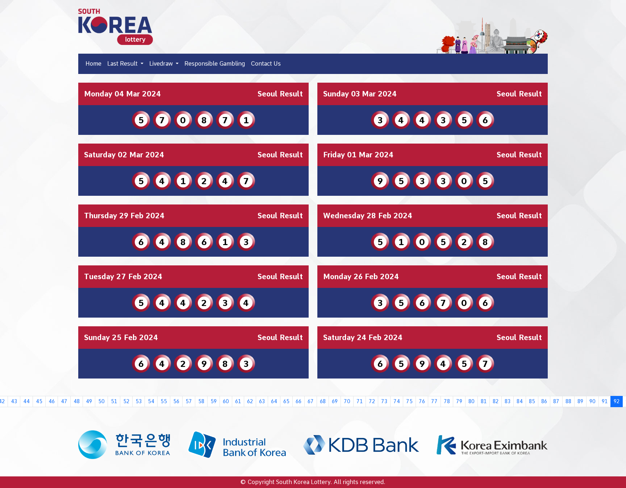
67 (311, 401)
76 (422, 401)
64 (274, 401)
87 (556, 401)
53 (138, 401)
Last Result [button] (123, 63)
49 (89, 401)
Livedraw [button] (161, 63)
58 (201, 401)
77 (434, 401)
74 (396, 401)
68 (323, 401)
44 (26, 401)
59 (213, 401)
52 (126, 401)
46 (52, 401)
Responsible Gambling (214, 63)
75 (409, 401)
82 (495, 401)
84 (520, 401)
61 (238, 401)
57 (188, 401)
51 (114, 401)
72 (372, 401)
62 (250, 401)
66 (298, 401)
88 (568, 401)
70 (347, 401)
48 (77, 401)
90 (592, 401)
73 (384, 401)
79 (459, 401)
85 (532, 401)
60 (226, 401)
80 (471, 401)
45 (39, 401)
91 (605, 401)
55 (163, 401)
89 (580, 401)
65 (286, 401)
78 (447, 401)
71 (359, 401)
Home (93, 63)
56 (176, 401)
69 (335, 401)
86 (544, 401)
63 (262, 401)
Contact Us (266, 63)
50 (101, 401)
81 (484, 401)
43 (14, 401)
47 (64, 401)
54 (151, 401)
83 (507, 401)
